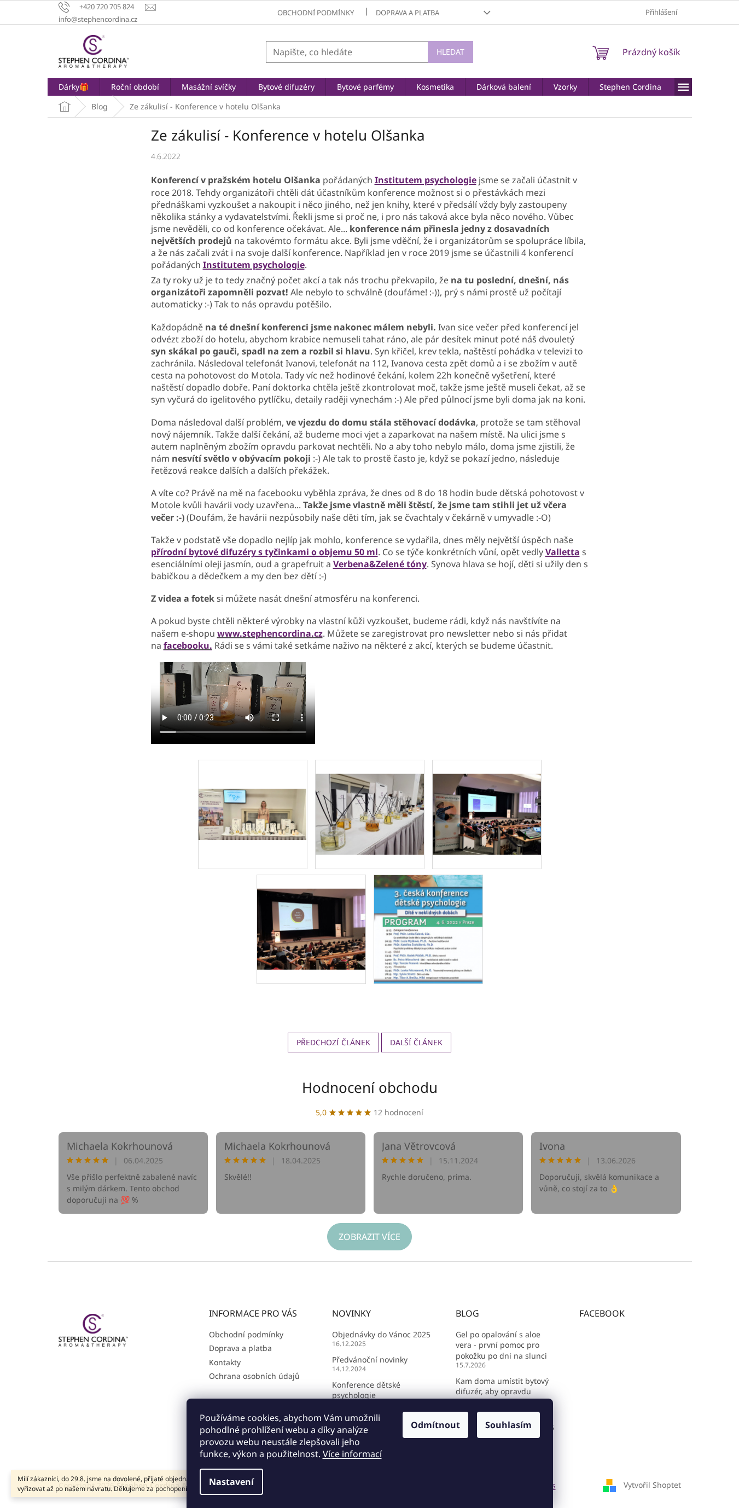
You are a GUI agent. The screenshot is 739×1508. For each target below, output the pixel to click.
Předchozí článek (333, 1042)
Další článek (416, 1042)
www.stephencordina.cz (270, 633)
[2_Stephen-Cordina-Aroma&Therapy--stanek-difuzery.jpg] (370, 800)
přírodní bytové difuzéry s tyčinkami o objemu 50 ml (264, 552)
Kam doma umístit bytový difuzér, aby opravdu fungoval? (502, 1391)
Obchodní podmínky (315, 13)
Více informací (352, 1454)
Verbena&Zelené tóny (380, 564)
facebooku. (188, 645)
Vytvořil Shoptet (652, 1485)
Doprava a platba (407, 13)
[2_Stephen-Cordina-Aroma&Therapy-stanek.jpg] (253, 785)
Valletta (562, 552)
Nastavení (231, 1482)
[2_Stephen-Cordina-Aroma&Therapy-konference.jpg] (487, 800)
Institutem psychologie (425, 180)
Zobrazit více (369, 1237)
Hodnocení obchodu (370, 1087)
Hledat (450, 51)
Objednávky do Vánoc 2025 (381, 1334)
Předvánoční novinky (370, 1359)
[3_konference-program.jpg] (428, 928)
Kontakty (225, 1362)
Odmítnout (435, 1425)
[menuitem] (74, 87)
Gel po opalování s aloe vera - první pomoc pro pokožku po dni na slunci (501, 1345)
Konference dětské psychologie (366, 1389)
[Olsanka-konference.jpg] (311, 915)
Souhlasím (508, 1425)
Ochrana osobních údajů (254, 1376)
